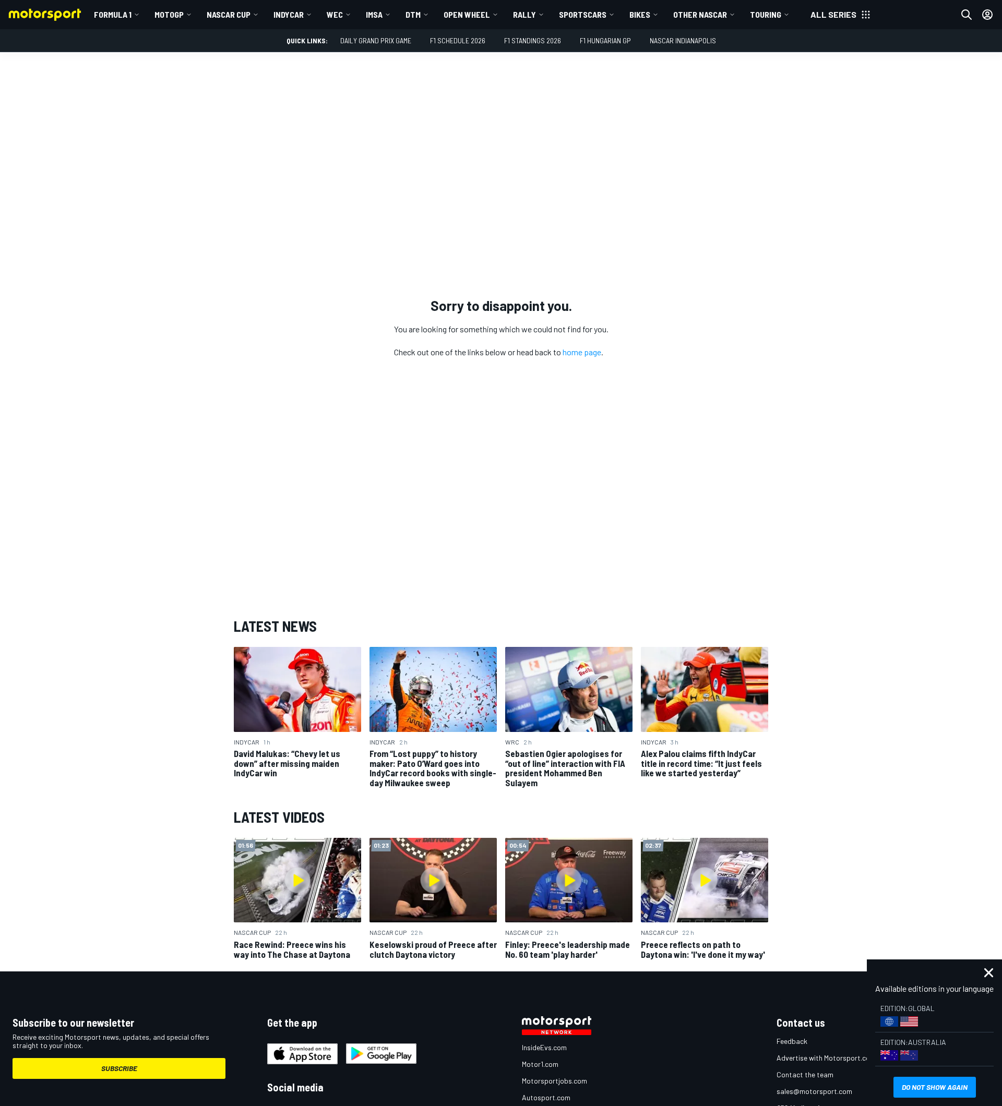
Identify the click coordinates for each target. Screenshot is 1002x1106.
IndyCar (288, 14)
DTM (413, 14)
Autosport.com (546, 1097)
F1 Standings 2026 (532, 40)
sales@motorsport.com (814, 1091)
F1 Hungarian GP (605, 40)
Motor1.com (540, 1064)
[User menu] (987, 14)
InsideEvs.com (544, 1047)
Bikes (639, 14)
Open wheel (467, 14)
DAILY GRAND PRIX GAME (375, 40)
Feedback (792, 1041)
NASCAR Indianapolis (683, 40)
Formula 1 (113, 14)
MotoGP (169, 14)
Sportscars (582, 14)
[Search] (966, 14)
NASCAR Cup (228, 14)
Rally (524, 14)
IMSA (374, 14)
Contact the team (805, 1074)
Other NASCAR (700, 14)
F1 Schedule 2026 (457, 40)
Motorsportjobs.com (554, 1080)
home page (582, 352)
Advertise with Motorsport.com (826, 1057)
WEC (335, 14)
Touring (765, 14)
